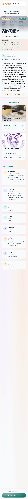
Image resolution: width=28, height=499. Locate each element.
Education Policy (6, 18)
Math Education (17, 94)
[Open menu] (24, 3)
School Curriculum (7, 94)
